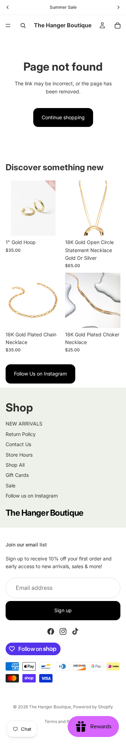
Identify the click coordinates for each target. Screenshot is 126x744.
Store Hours (19, 455)
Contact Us (18, 444)
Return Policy (21, 434)
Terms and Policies (63, 721)
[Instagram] (63, 631)
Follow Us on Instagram (40, 374)
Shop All (15, 465)
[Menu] (8, 25)
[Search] (23, 25)
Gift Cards (17, 475)
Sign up (63, 610)
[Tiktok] (75, 631)
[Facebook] (51, 631)
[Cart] (117, 25)
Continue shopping (63, 117)
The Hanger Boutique (50, 706)
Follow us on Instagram (32, 496)
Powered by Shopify (93, 706)
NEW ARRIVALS (24, 424)
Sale (10, 485)
